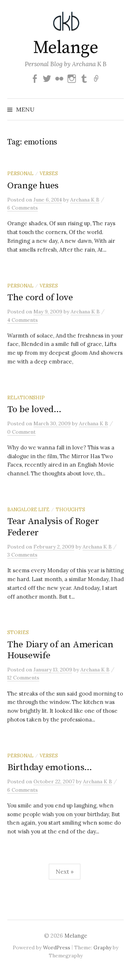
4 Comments (22, 320)
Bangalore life (28, 509)
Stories (18, 632)
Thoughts (70, 509)
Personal (20, 173)
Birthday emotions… (49, 767)
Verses (49, 173)
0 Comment (21, 432)
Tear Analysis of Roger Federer (53, 527)
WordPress (56, 947)
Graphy (102, 947)
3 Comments (22, 554)
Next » (65, 871)
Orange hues (33, 185)
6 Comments (22, 207)
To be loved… (34, 409)
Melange (65, 48)
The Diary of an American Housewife (60, 650)
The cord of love (40, 297)
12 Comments (23, 677)
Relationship (26, 397)
